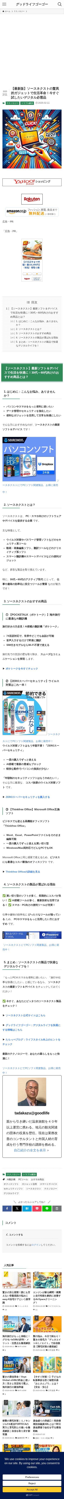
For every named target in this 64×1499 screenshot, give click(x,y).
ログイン (36, 1244)
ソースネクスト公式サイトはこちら (26, 1015)
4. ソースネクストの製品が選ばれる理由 (37, 337)
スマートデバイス (48, 1184)
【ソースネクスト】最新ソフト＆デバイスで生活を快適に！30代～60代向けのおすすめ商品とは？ (34, 312)
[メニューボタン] (4, 4)
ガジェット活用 (29, 1184)
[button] (7, 1208)
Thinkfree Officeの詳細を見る (23, 871)
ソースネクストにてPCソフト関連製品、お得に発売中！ (30, 486)
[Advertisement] (32, 48)
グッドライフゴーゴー (32, 4)
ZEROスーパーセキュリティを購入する (28, 797)
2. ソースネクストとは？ (29, 329)
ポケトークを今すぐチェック (22, 668)
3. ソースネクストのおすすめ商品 (33, 333)
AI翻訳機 (11, 1179)
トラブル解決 (27, 103)
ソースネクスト (33, 1188)
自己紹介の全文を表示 (30, 1150)
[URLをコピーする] (57, 1208)
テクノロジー (12, 103)
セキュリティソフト (13, 1188)
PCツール (23, 1179)
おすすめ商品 (37, 1179)
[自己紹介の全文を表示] (48, 1150)
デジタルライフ (11, 1193)
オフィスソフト (11, 1184)
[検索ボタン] (59, 4)
